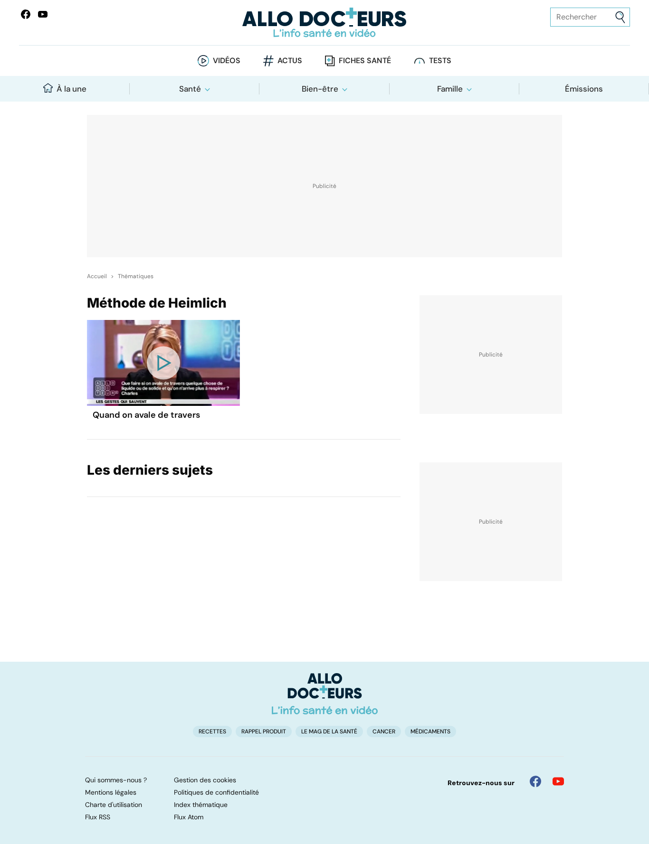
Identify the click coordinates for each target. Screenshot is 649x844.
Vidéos (226, 61)
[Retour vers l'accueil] (324, 23)
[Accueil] (325, 693)
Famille (450, 89)
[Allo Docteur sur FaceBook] (25, 14)
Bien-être (320, 89)
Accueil (97, 276)
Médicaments (430, 731)
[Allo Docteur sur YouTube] (558, 781)
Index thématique (201, 804)
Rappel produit (263, 731)
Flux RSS (97, 817)
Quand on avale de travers (146, 415)
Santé (190, 89)
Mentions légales (110, 792)
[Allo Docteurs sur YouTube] (43, 14)
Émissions (584, 89)
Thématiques (135, 276)
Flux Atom (188, 817)
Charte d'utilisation (113, 804)
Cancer (383, 731)
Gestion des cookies (205, 780)
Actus (289, 61)
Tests (440, 61)
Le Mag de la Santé (329, 731)
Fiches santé (365, 61)
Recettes (212, 731)
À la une (71, 89)
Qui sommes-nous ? (116, 780)
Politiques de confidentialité (216, 792)
